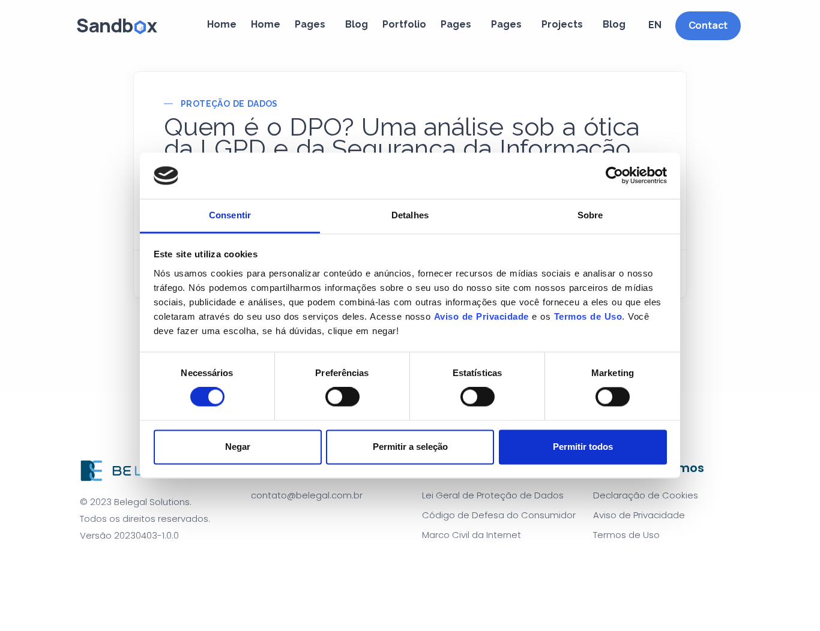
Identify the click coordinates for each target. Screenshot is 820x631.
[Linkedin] (124, 565)
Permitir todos (583, 446)
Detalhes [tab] (410, 215)
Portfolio (404, 24)
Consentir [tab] (230, 215)
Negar (237, 446)
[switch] (342, 397)
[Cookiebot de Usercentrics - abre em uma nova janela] (614, 176)
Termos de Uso (588, 316)
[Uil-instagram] (105, 565)
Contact (708, 25)
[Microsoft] (143, 565)
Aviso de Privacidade (481, 316)
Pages (310, 24)
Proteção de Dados (229, 104)
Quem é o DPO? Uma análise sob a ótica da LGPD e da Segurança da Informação (401, 138)
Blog (356, 24)
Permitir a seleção (410, 446)
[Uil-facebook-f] (86, 565)
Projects (562, 24)
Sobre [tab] (590, 215)
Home (222, 24)
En (655, 25)
